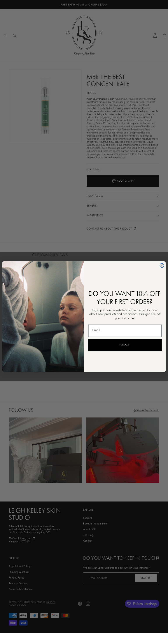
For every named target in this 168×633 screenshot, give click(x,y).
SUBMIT (125, 345)
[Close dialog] (162, 265)
